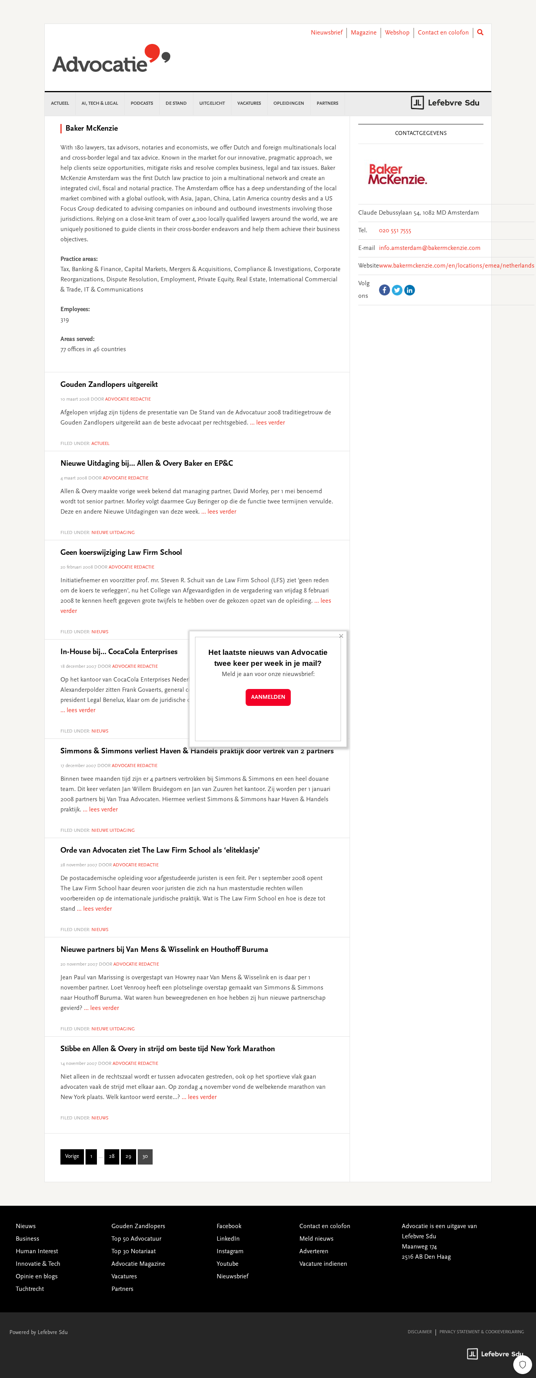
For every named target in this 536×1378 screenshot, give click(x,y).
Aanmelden (268, 697)
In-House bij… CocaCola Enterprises (119, 652)
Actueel (100, 443)
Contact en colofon (443, 33)
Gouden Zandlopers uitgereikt (109, 385)
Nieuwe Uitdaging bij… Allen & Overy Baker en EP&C (146, 464)
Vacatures (124, 1277)
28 (114, 1158)
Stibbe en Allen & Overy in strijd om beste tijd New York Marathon (167, 1049)
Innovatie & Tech (38, 1264)
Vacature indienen (323, 1264)
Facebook (229, 1226)
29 (131, 1158)
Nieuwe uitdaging (113, 532)
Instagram (230, 1252)
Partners (122, 1289)
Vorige (72, 1156)
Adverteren (313, 1252)
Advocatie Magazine (138, 1264)
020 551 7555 (395, 231)
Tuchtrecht (30, 1289)
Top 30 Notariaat (133, 1252)
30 (147, 1158)
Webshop (397, 33)
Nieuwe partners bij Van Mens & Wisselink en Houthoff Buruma (164, 950)
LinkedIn (228, 1239)
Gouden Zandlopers (138, 1226)
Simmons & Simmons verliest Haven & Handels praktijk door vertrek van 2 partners (197, 751)
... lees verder (267, 423)
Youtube (228, 1264)
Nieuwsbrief (327, 33)
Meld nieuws (316, 1239)
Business (27, 1239)
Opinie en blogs (37, 1277)
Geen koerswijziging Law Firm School (121, 553)
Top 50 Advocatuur (136, 1239)
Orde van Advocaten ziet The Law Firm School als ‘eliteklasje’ (160, 851)
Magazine (364, 33)
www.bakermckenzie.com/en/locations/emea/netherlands (456, 266)
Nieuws (99, 632)
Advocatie (111, 61)
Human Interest (37, 1252)
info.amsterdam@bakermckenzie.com (430, 248)
